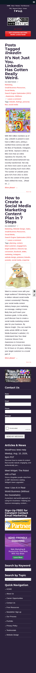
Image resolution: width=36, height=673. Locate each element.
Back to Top (28, 191)
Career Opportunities (15, 598)
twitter (24, 252)
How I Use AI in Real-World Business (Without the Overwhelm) (17, 491)
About (13, 5)
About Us (10, 594)
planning (12, 243)
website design (10, 257)
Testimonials (11, 630)
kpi (25, 249)
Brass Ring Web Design (18, 20)
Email (7, 401)
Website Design (19, 229)
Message (8, 416)
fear (6, 105)
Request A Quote (17, 8)
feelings (19, 102)
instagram (17, 254)
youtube (8, 260)
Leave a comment (14, 99)
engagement (21, 246)
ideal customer (10, 246)
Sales (28, 229)
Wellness (18, 96)
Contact (25, 8)
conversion (9, 252)
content (19, 243)
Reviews (17, 5)
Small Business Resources (15, 88)
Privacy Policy (12, 626)
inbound (20, 249)
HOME (8, 5)
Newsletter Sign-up (14, 612)
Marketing (8, 85)
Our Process (11, 617)
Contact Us (11, 603)
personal (26, 102)
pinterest (20, 257)
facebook (17, 252)
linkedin (12, 102)
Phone (7, 408)
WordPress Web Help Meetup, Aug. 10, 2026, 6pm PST (16, 453)
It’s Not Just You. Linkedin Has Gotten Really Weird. (17, 67)
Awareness (10, 96)
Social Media (10, 90)
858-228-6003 (18, 29)
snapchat (25, 260)
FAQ (10, 8)
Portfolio (10, 621)
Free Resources (25, 5)
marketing (8, 254)
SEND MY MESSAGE (14, 436)
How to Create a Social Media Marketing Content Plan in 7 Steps (18, 209)
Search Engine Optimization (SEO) (18, 93)
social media (13, 105)
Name (7, 394)
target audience (11, 249)
